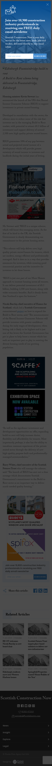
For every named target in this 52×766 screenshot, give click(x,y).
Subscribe (40, 56)
